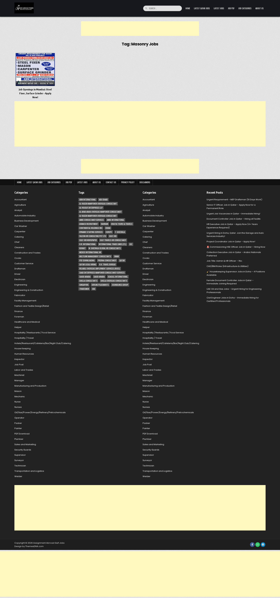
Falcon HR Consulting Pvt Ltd (92, 236)
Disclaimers (145, 182)
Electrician (19, 279)
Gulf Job (113, 236)
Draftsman (19, 268)
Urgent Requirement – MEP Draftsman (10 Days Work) (234, 199)
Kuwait (82, 248)
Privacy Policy (127, 182)
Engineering (20, 284)
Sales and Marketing (25, 444)
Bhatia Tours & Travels (121, 223)
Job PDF (231, 8)
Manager (19, 380)
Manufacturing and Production (30, 385)
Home (188, 8)
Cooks (17, 258)
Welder (18, 476)
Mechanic (19, 396)
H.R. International (87, 244)
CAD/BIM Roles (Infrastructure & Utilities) (227, 266)
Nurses (18, 407)
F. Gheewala (120, 232)
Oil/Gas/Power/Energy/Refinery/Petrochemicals (40, 412)
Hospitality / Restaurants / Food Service (35, 332)
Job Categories (244, 8)
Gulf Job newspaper (88, 240)
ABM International (87, 199)
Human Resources (24, 353)
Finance (18, 311)
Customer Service (23, 263)
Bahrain (104, 223)
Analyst (18, 210)
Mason (18, 391)
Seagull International (118, 276)
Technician (20, 465)
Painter (18, 428)
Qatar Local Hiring (87, 264)
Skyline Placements (100, 284)
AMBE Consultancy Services (91, 219)
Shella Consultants (88, 280)
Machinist (19, 375)
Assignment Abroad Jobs (27, 83)
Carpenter (19, 231)
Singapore (83, 284)
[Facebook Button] (252, 544)
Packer (18, 423)
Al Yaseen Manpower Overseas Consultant (98, 215)
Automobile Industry (24, 215)
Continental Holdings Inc (90, 228)
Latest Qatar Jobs (202, 8)
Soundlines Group (120, 284)
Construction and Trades (27, 252)
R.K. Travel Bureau (107, 264)
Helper (18, 327)
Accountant (20, 199)
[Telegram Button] (263, 544)
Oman (116, 256)
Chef (16, 242)
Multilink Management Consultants (95, 256)
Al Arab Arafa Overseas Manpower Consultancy (100, 211)
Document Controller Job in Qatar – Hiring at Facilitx (233, 218)
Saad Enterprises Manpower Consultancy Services (102, 272)
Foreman (19, 316)
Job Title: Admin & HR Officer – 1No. (225, 260)
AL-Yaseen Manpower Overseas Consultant (98, 203)
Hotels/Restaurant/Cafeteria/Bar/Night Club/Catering (42, 343)
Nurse (17, 401)
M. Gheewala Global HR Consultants (105, 248)
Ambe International (115, 219)
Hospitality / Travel (24, 337)
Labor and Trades (23, 369)
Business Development (26, 220)
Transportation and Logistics (29, 471)
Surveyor (19, 460)
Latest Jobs (219, 8)
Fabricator (19, 295)
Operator (19, 417)
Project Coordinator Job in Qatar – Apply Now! (231, 241)
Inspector (19, 359)
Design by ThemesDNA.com (29, 546)
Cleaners (19, 247)
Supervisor (20, 454)
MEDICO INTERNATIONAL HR (90, 252)
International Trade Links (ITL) (112, 244)
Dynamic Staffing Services (91, 232)
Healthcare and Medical (27, 321)
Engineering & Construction (28, 290)
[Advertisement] (140, 28)
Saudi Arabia (84, 276)
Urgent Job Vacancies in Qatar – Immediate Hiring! (233, 213)
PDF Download (21, 433)
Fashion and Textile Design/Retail (31, 306)
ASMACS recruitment (88, 223)
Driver (17, 274)
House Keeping (22, 348)
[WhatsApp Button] (257, 544)
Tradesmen (84, 288)
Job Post (18, 364)
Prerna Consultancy (107, 260)
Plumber (18, 439)
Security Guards (22, 449)
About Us (259, 8)
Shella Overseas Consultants (114, 280)
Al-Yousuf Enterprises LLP (91, 207)
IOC (130, 244)
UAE (93, 288)
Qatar (122, 260)
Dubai (107, 228)
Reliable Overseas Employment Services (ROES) (99, 268)
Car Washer (20, 226)
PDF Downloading (87, 260)
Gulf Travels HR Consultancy (113, 240)
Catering (19, 236)
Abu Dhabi (103, 199)
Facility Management (25, 300)
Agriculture (20, 204)
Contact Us (111, 182)
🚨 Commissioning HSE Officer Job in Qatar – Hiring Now (236, 246)
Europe (109, 232)
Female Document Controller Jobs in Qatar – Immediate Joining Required (230, 282)
